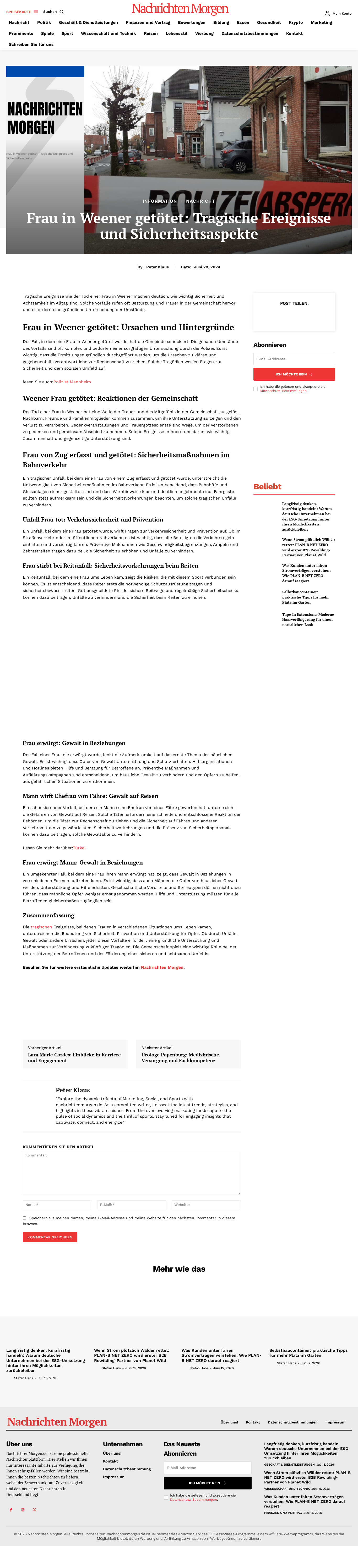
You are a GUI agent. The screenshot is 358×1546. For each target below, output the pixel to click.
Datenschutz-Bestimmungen (284, 391)
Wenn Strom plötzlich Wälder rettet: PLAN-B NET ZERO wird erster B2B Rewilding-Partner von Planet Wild (308, 547)
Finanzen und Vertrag (283, 1513)
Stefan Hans (23, 1378)
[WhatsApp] (306, 316)
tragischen (41, 926)
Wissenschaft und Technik (287, 1488)
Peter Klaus (157, 267)
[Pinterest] (294, 316)
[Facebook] (270, 316)
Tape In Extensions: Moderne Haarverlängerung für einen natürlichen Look (308, 619)
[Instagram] (22, 1510)
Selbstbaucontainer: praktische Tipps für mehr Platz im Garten (305, 597)
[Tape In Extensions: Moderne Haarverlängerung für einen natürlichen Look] (265, 619)
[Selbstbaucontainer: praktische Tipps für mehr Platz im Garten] (265, 597)
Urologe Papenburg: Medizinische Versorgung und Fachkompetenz (180, 1057)
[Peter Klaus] (35, 1105)
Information (160, 201)
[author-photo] (9, 1378)
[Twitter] (282, 316)
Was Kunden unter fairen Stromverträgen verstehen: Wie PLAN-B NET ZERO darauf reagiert (306, 573)
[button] (54, 11)
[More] (318, 316)
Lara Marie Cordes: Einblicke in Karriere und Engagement (74, 1057)
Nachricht (200, 201)
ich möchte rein (291, 374)
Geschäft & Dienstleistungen (289, 1464)
